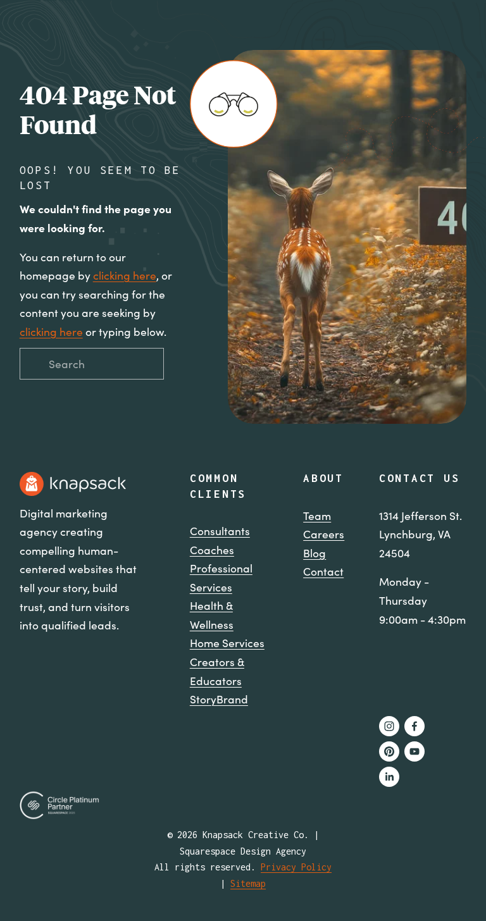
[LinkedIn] (389, 777)
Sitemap (248, 883)
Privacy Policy (296, 867)
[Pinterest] (389, 751)
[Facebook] (414, 726)
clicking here (124, 275)
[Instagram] (389, 726)
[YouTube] (414, 751)
